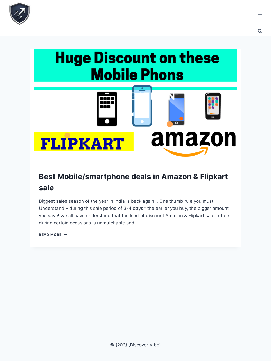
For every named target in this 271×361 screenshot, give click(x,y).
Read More (53, 235)
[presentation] (135, 106)
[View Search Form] (260, 31)
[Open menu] (260, 13)
